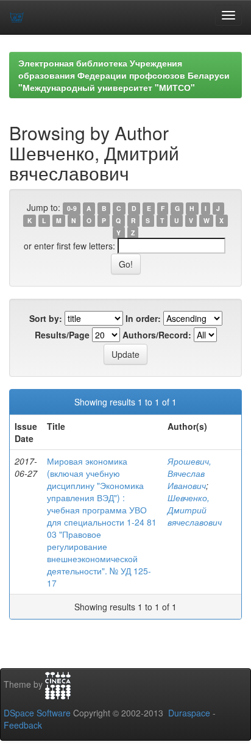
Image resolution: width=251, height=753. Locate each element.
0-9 (72, 208)
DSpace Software (37, 713)
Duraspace (189, 713)
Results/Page (62, 335)
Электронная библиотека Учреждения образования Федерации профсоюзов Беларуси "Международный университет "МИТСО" (124, 75)
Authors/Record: (156, 335)
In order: (143, 318)
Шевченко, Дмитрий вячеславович (195, 509)
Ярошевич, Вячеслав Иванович (189, 473)
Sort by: (45, 318)
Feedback (23, 725)
